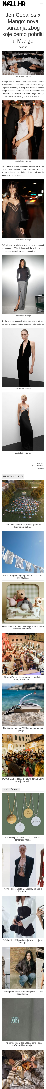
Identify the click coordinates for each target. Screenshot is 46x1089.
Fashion (23, 47)
